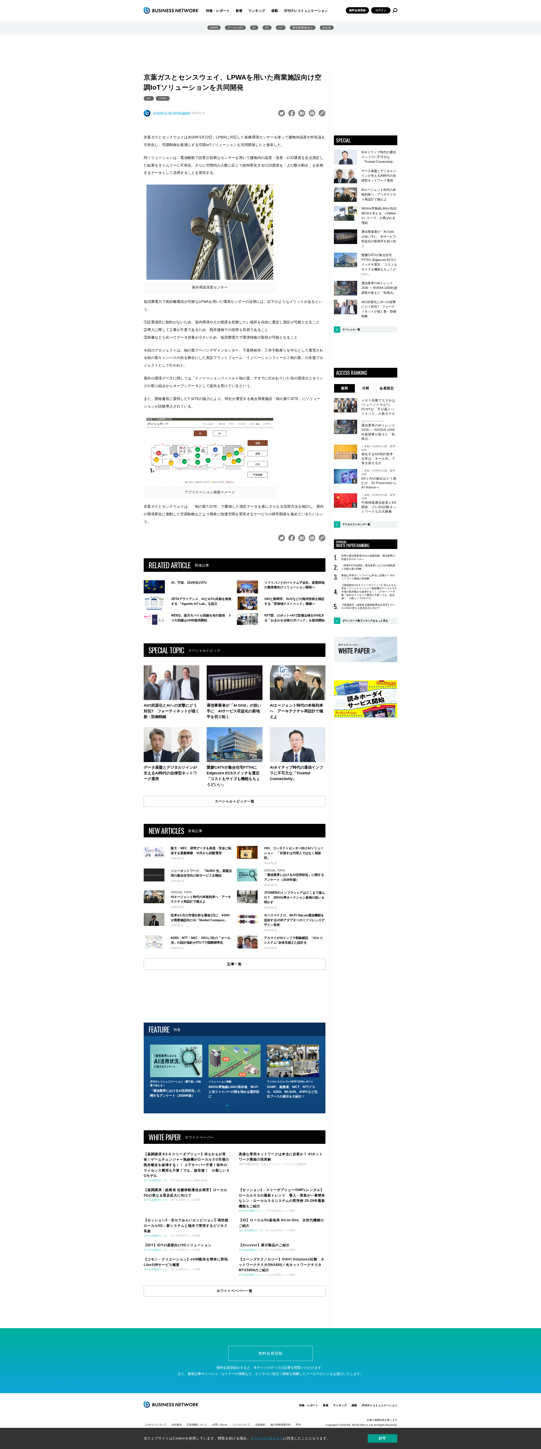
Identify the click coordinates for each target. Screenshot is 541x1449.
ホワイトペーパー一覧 (235, 1291)
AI (254, 27)
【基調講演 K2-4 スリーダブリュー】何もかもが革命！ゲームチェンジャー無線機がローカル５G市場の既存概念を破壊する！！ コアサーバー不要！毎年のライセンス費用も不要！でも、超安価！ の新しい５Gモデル (368, 592)
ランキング (256, 10)
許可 (382, 1438)
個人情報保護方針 (280, 1424)
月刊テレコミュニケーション (306, 10)
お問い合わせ (219, 1424)
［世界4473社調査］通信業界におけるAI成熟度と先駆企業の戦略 (368, 567)
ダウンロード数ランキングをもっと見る (365, 620)
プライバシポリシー (266, 1438)
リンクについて (241, 1424)
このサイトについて (155, 1424)
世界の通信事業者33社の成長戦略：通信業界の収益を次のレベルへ (368, 557)
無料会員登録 (357, 10)
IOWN (214, 27)
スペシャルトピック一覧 (234, 801)
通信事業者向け (302, 27)
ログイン (380, 10)
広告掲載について (197, 1424)
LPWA (163, 98)
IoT (280, 27)
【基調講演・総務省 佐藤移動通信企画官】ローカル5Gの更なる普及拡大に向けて (368, 606)
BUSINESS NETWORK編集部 (171, 113)
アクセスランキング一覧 (356, 524)
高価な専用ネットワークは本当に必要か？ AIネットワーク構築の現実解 (368, 577)
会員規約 (260, 1424)
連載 (274, 10)
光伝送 (326, 27)
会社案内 (177, 1424)
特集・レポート (218, 10)
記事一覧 (234, 964)
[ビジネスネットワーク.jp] (171, 10)
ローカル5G (235, 27)
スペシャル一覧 (351, 329)
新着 (239, 10)
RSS (298, 1424)
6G (267, 27)
